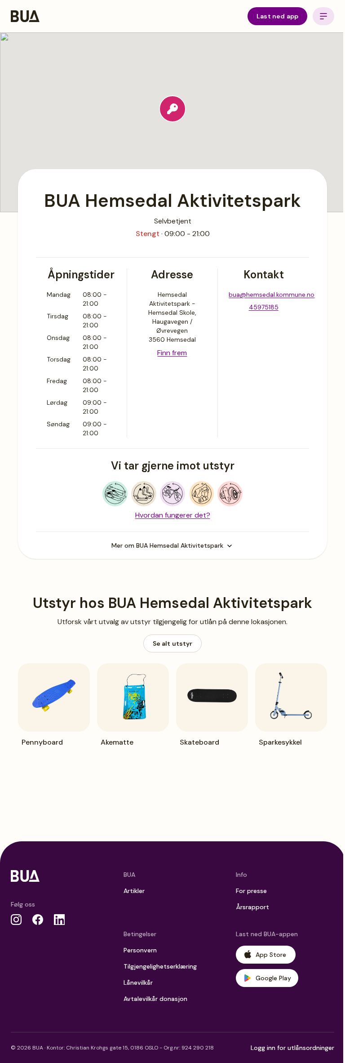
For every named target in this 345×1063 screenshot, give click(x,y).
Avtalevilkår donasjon (155, 999)
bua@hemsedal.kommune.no (271, 294)
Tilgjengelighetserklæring (160, 966)
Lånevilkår (138, 982)
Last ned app (277, 16)
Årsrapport (252, 907)
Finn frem (172, 352)
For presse (251, 891)
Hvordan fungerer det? (172, 515)
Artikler (134, 891)
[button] (172, 108)
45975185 (264, 307)
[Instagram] (16, 919)
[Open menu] (323, 16)
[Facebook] (37, 919)
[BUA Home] (25, 16)
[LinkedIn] (59, 919)
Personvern (140, 950)
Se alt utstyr (173, 643)
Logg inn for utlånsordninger (292, 1048)
